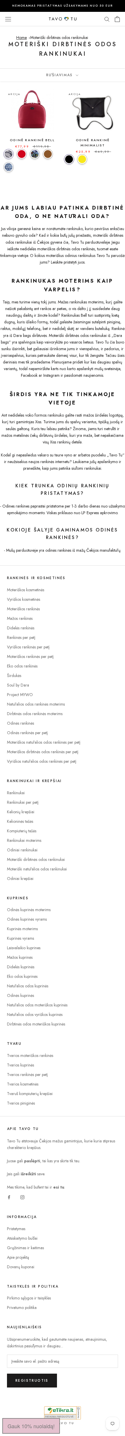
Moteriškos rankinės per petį (30, 656)
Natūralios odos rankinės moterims (36, 704)
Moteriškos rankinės (23, 609)
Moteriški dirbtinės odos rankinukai (59, 37)
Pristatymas (16, 1229)
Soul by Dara (18, 685)
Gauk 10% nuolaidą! (31, 1426)
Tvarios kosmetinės (22, 1084)
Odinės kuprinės (20, 995)
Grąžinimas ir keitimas (25, 1248)
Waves (8, 154)
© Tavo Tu (62, 1423)
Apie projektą (18, 1257)
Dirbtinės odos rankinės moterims (35, 714)
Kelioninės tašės (20, 821)
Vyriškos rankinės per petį (28, 647)
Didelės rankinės (20, 628)
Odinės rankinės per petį (27, 733)
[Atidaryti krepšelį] (117, 19)
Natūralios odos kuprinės (27, 986)
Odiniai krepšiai (20, 878)
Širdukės (14, 675)
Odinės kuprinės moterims (29, 910)
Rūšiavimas (60, 75)
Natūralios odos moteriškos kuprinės (37, 1005)
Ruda (48, 154)
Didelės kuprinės (20, 967)
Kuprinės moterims (22, 929)
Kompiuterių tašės (21, 831)
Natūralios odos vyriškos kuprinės (35, 1014)
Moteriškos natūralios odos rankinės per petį (44, 742)
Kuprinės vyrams (20, 938)
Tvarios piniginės (21, 1103)
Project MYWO (20, 695)
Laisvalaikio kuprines (23, 948)
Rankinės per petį (21, 637)
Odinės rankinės (20, 723)
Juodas (69, 159)
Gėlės (35, 154)
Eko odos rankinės (22, 666)
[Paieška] (107, 18)
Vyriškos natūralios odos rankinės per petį (41, 761)
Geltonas (82, 159)
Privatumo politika (22, 1307)
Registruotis (32, 1380)
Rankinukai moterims (24, 840)
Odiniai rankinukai (22, 850)
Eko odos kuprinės (22, 976)
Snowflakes (8, 167)
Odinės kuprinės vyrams (27, 919)
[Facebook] (9, 1197)
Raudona (22, 154)
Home (21, 37)
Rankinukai (16, 793)
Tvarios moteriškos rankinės (30, 1055)
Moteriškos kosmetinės (25, 590)
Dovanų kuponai (20, 1267)
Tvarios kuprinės (20, 1065)
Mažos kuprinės (20, 957)
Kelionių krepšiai (20, 812)
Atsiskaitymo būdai (22, 1238)
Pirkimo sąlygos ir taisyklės (29, 1298)
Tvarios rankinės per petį (27, 1074)
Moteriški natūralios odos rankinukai (37, 869)
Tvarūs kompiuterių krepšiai (30, 1093)
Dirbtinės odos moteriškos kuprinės (36, 1024)
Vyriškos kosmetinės (23, 599)
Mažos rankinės (20, 618)
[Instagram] (22, 1197)
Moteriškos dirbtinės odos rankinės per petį (42, 752)
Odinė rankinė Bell (32, 140)
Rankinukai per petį (23, 802)
